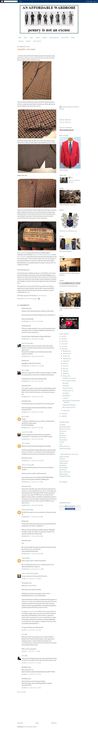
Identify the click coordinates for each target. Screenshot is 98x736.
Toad (61, 444)
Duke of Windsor (21, 256)
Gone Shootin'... (67, 395)
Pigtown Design (64, 467)
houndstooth (32, 611)
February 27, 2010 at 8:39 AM (32, 439)
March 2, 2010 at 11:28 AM (31, 663)
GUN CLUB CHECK (30, 585)
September (66, 358)
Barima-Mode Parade (65, 427)
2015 (63, 336)
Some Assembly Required (28, 573)
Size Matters (66, 393)
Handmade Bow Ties (68, 390)
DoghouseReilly (26, 509)
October (65, 356)
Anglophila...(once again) (69, 378)
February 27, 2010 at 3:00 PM (32, 505)
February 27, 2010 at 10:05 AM (33, 460)
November (66, 353)
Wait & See (65, 383)
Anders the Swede (26, 465)
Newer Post (20, 723)
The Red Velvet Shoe (65, 476)
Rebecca (24, 370)
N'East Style (63, 435)
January (65, 410)
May (64, 368)
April (64, 371)
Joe (72, 177)
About (31, 37)
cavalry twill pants (41, 295)
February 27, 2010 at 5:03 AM (32, 396)
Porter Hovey (63, 470)
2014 (63, 339)
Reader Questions (54, 37)
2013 (63, 341)
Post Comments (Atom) (30, 726)
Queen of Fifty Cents (65, 472)
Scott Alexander (26, 343)
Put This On (63, 437)
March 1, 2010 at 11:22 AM (31, 578)
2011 (63, 346)
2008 (63, 416)
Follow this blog (70, 508)
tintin (23, 655)
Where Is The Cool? (65, 446)
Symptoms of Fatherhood (69, 405)
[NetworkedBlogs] (70, 506)
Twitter (73, 37)
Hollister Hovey (64, 463)
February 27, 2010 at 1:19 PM (32, 482)
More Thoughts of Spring (69, 380)
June (64, 366)
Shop (25, 37)
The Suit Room (63, 440)
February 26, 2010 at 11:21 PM (33, 366)
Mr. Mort (62, 433)
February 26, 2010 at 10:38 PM (33, 339)
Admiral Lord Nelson (37, 254)
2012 (63, 344)
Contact (38, 37)
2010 (63, 349)
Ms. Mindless (63, 465)
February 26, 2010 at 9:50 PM (32, 321)
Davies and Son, (21, 253)
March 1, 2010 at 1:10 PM (31, 651)
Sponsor (45, 37)
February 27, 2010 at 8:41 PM (32, 536)
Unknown (24, 443)
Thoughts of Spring (68, 388)
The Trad (62, 442)
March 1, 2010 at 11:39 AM (31, 630)
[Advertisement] (37, 707)
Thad (23, 634)
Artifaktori (62, 459)
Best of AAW (65, 37)
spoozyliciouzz (26, 432)
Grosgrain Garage (64, 461)
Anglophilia (66, 385)
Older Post (54, 723)
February (65, 376)
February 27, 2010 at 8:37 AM (32, 427)
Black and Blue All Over (69, 407)
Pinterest (28, 41)
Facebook (20, 41)
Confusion (65, 398)
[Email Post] (38, 298)
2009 (63, 413)
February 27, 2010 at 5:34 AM (32, 412)
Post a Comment (21, 692)
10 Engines (62, 424)
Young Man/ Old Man (65, 448)
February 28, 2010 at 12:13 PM (33, 569)
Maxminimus (63, 431)
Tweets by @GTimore (65, 122)
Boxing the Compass (65, 429)
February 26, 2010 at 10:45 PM (33, 356)
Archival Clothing (64, 456)
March (65, 373)
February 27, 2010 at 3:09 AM (32, 381)
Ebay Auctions (37, 41)
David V (24, 416)
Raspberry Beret (64, 474)
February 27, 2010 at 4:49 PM (32, 517)
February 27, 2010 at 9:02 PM (32, 553)
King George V (48, 254)
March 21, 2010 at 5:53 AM (31, 674)
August (65, 361)
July (64, 363)
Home (19, 37)
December (66, 351)
